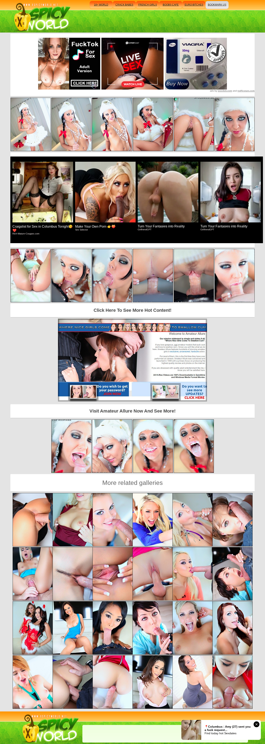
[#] (49, 727)
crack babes (124, 4)
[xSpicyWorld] (41, 16)
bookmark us (217, 4)
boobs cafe (171, 4)
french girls (147, 4)
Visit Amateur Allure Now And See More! (132, 411)
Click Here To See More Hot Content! (132, 310)
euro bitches (194, 4)
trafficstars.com (246, 91)
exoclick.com (225, 91)
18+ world (101, 4)
